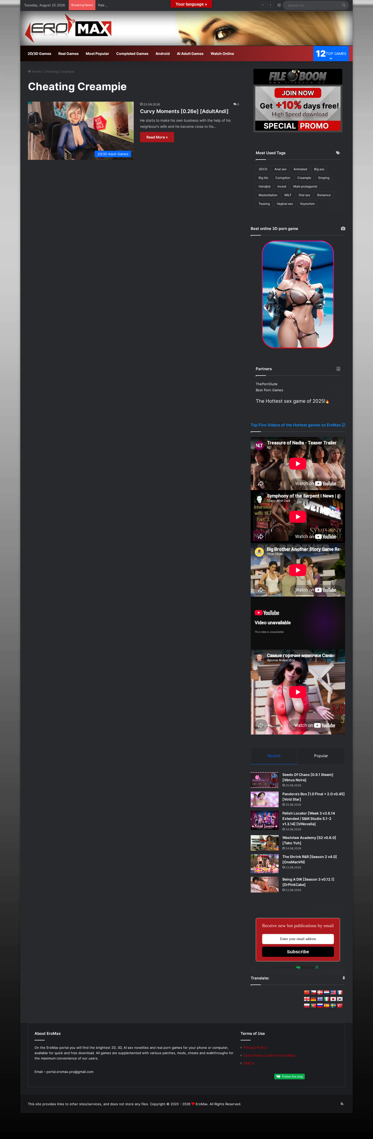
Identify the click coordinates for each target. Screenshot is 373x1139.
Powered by (286, 967)
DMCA (249, 1063)
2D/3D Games (39, 53)
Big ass (319, 169)
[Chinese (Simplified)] (307, 992)
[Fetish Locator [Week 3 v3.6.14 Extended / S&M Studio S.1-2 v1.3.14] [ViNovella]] (265, 820)
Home (36, 71)
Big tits (263, 178)
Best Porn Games (269, 390)
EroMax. (202, 1104)
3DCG (263, 169)
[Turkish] (340, 1005)
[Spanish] (327, 1005)
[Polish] (307, 1005)
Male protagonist (305, 186)
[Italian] (327, 999)
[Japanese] (333, 999)
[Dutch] (327, 992)
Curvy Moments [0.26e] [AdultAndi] (184, 111)
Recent (274, 755)
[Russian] (320, 1005)
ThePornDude (267, 384)
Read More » (157, 137)
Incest (282, 186)
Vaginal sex (285, 204)
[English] (333, 992)
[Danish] (320, 992)
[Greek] (320, 999)
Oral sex (304, 195)
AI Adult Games (190, 53)
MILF (288, 195)
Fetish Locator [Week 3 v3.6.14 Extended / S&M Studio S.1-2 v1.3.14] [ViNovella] (308, 818)
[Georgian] (307, 999)
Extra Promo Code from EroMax (269, 1055)
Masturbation (268, 195)
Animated (300, 169)
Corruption (282, 178)
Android (163, 53)
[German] (313, 999)
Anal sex (280, 169)
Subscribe (298, 951)
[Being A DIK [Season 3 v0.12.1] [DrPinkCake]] (265, 885)
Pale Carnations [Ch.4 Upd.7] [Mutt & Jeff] (131, 5)
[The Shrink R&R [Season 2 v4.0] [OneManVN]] (265, 863)
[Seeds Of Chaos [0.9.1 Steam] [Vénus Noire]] (265, 780)
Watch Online (222, 53)
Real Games (68, 53)
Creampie (304, 178)
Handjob (264, 186)
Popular (321, 755)
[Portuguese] (313, 1005)
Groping (323, 178)
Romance (324, 195)
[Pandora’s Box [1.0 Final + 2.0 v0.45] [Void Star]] (265, 799)
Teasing (264, 204)
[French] (340, 992)
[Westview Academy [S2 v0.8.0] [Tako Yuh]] (265, 843)
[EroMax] (186, 28)
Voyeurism (307, 204)
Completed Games (132, 53)
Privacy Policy (255, 1048)
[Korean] (340, 999)
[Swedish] (333, 1005)
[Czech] (313, 992)
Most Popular (97, 53)
